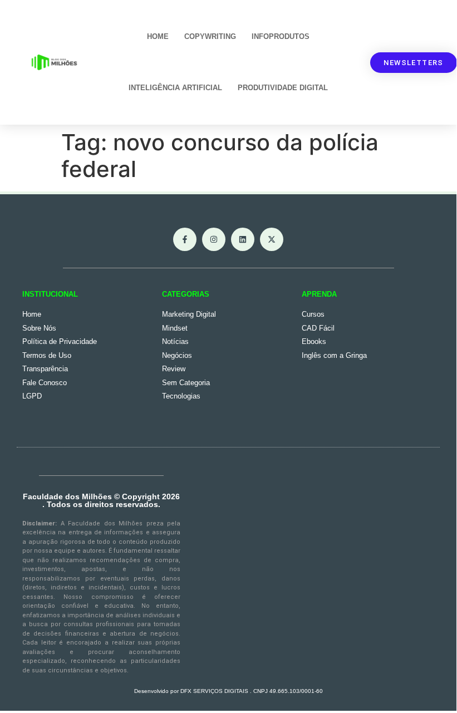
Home (158, 36)
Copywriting (210, 36)
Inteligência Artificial (175, 87)
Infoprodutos (280, 36)
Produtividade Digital (283, 87)
